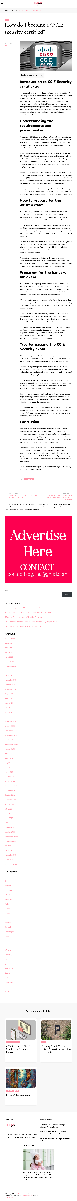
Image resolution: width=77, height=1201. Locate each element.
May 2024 (8, 763)
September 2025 (11, 689)
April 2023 (9, 818)
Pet (6, 959)
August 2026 (10, 638)
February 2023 (10, 827)
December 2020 (11, 864)
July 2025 (8, 698)
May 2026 (8, 652)
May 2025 (8, 708)
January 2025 (10, 726)
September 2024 (11, 744)
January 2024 (10, 781)
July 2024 (8, 754)
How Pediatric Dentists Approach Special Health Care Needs (28, 612)
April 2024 (9, 767)
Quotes (7, 964)
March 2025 (9, 717)
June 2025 (9, 703)
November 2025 (11, 680)
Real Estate (9, 968)
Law (6, 945)
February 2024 (10, 777)
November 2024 (11, 735)
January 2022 (10, 846)
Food (7, 918)
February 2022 (10, 841)
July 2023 (8, 809)
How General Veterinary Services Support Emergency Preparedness (31, 622)
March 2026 (9, 661)
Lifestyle (8, 950)
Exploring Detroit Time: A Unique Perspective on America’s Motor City (56, 1049)
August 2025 (10, 694)
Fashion (7, 904)
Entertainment (10, 899)
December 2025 (11, 675)
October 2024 (10, 740)
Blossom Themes (27, 1195)
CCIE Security (29, 479)
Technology (9, 982)
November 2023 (11, 790)
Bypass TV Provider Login (18, 1094)
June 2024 (9, 758)
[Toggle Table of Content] (40, 75)
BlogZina (18, 1194)
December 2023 (11, 786)
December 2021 (11, 850)
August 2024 (10, 749)
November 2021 (11, 855)
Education (8, 895)
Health (7, 936)
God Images (9, 932)
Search (7, 590)
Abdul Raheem (9, 43)
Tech (6, 19)
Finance (7, 913)
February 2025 (10, 721)
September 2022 (11, 836)
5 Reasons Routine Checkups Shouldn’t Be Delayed (24, 617)
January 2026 (10, 671)
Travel (7, 987)
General (8, 927)
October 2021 (10, 859)
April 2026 (9, 657)
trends (42, 394)
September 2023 (11, 800)
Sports (7, 973)
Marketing (8, 955)
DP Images (9, 890)
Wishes (7, 991)
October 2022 (10, 832)
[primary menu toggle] (2, 4)
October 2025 (10, 684)
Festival (8, 909)
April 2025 (9, 712)
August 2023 (10, 804)
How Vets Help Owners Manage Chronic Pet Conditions (26, 608)
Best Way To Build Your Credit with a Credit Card (24, 626)
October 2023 (10, 795)
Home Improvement (12, 941)
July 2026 (8, 643)
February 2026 (10, 666)
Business (8, 885)
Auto (6, 876)
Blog (6, 881)
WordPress (9, 1197)
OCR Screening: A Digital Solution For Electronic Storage (18, 1049)
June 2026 (9, 648)
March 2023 (9, 823)
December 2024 (11, 731)
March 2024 (9, 772)
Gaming (8, 922)
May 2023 (8, 813)
